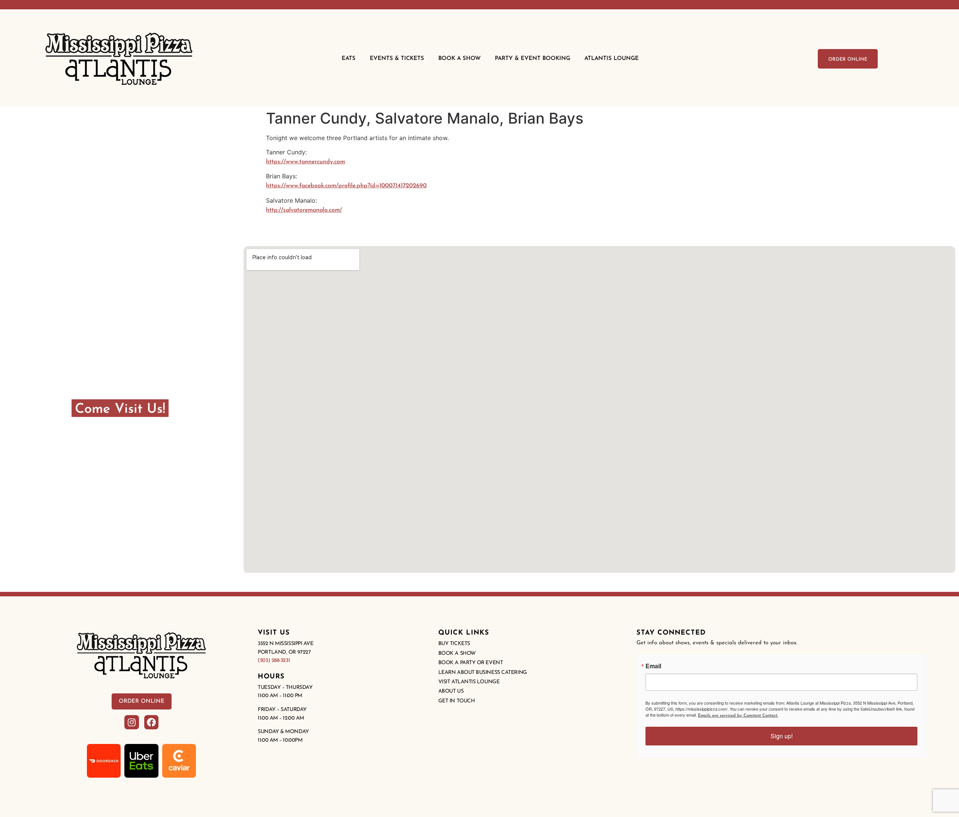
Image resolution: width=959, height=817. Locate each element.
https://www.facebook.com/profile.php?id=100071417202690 (346, 186)
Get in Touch (456, 701)
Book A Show (459, 58)
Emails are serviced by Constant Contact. (738, 716)
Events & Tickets (397, 58)
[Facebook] (151, 722)
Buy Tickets (454, 644)
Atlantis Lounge (611, 58)
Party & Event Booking (532, 58)
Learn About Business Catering (482, 672)
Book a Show (457, 653)
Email (653, 666)
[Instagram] (131, 722)
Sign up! (782, 736)
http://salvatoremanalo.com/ (304, 210)
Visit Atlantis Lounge (469, 682)
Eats (349, 58)
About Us (450, 691)
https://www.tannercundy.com (305, 162)
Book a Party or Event (470, 663)
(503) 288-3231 (274, 660)
